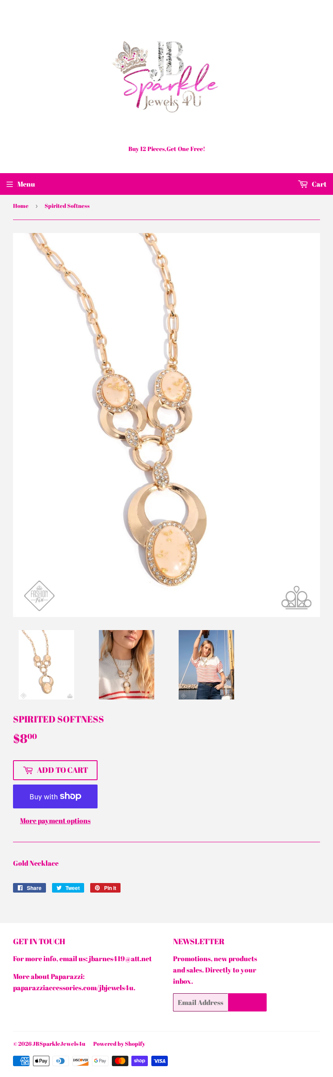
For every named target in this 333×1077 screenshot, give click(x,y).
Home (21, 206)
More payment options (55, 820)
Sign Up (247, 1002)
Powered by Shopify (119, 1043)
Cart (318, 184)
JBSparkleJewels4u (59, 1043)
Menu (26, 184)
